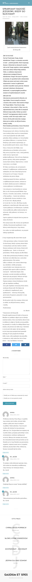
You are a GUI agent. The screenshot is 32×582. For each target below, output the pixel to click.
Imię (4, 377)
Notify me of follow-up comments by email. (16, 395)
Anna (12, 412)
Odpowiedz (6, 452)
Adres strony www (8, 389)
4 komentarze (6, 18)
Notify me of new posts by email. (13, 398)
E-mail (5, 383)
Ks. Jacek (8, 16)
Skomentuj (6, 357)
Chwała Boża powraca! (16, 528)
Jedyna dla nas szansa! (16, 560)
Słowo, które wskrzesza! (16, 538)
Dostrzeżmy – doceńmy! (16, 549)
